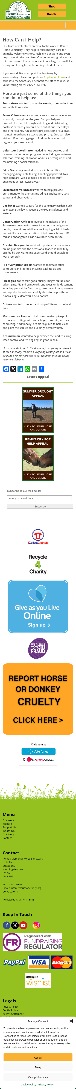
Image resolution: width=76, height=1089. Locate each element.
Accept (38, 1057)
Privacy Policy (46, 1084)
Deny (38, 1067)
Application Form (54, 77)
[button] (70, 1021)
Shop (51, 6)
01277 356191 (16, 884)
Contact (7, 838)
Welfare (7, 823)
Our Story (8, 834)
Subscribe (40, 506)
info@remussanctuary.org (26, 888)
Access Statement (13, 1013)
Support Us (9, 827)
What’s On (9, 831)
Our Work (8, 820)
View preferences (38, 1077)
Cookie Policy (28, 1084)
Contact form (10, 891)
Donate (52, 14)
